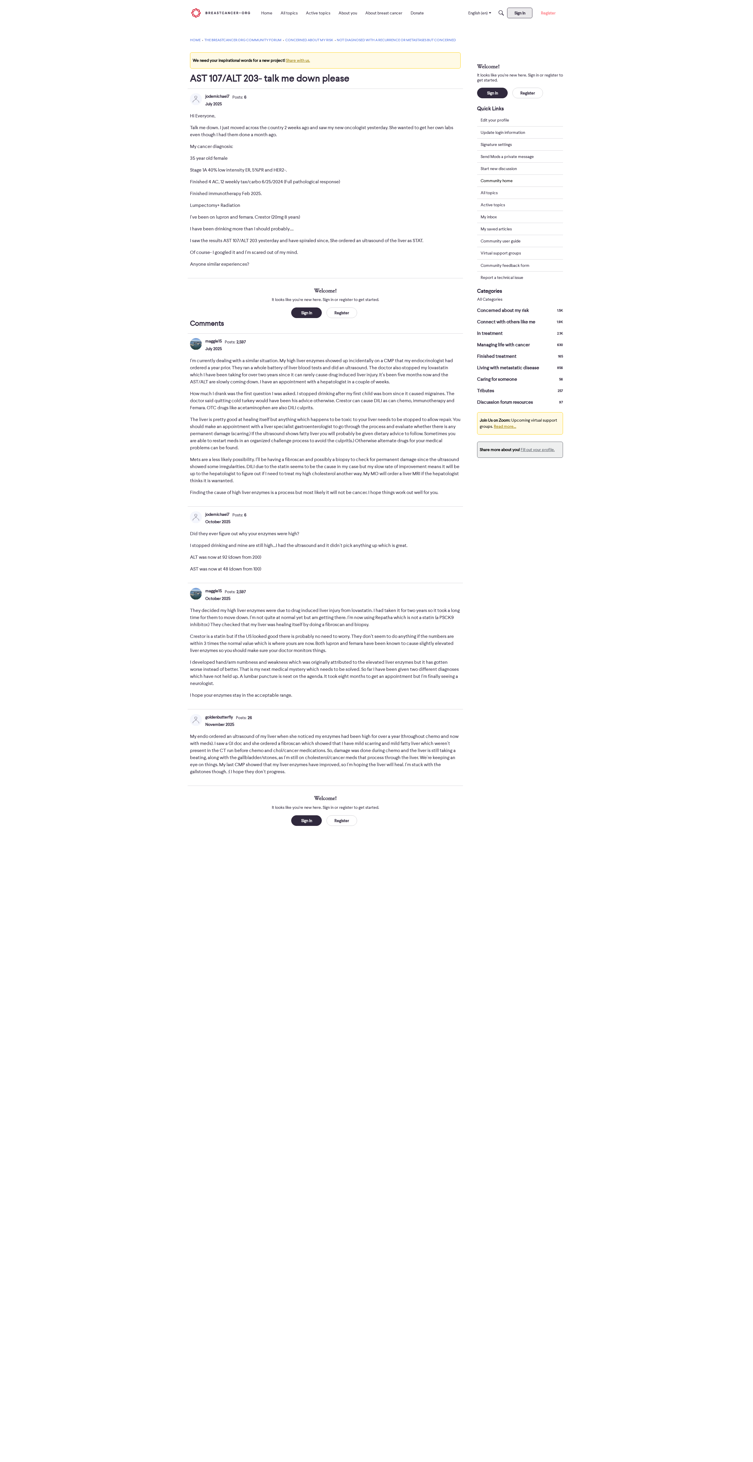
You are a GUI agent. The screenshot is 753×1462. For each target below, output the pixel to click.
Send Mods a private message (507, 156)
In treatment (520, 333)
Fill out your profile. (538, 449)
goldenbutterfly (219, 717)
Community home (497, 180)
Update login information (503, 132)
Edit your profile (495, 120)
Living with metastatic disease (520, 368)
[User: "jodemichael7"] (196, 99)
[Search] (501, 13)
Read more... (505, 426)
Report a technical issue (502, 277)
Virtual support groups (501, 253)
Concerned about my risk (520, 310)
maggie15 (213, 341)
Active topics (493, 204)
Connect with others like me (520, 322)
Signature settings (496, 144)
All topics (489, 192)
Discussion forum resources (520, 402)
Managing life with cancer (520, 345)
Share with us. (298, 60)
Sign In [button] (306, 312)
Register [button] (341, 312)
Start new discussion (499, 168)
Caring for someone (520, 379)
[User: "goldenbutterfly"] (196, 720)
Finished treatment (520, 356)
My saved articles (496, 229)
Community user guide (501, 241)
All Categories (489, 299)
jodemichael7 (217, 96)
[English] (220, 12)
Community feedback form (505, 265)
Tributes (520, 391)
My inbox (489, 216)
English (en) (478, 13)
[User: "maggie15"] (196, 344)
